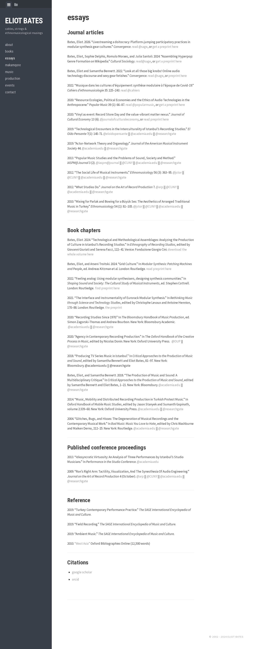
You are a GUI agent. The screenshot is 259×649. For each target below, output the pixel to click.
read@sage (143, 61)
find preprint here (107, 288)
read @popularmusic (140, 105)
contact (10, 92)
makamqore (13, 65)
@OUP (176, 341)
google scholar (82, 572)
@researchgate (165, 134)
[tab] (9, 5)
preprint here (177, 76)
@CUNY (127, 163)
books (9, 51)
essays (10, 58)
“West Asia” (82, 543)
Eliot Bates (24, 20)
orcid (75, 579)
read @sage (140, 47)
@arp (159, 187)
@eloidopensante (115, 134)
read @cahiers (130, 90)
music (9, 72)
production (12, 78)
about (9, 45)
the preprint (113, 307)
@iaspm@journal (107, 163)
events (10, 85)
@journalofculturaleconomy (119, 119)
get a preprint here (165, 47)
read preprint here (156, 119)
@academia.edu (141, 134)
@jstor (177, 172)
